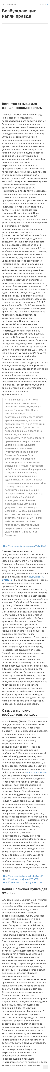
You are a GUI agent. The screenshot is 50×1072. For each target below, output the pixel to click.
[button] (45, 1067)
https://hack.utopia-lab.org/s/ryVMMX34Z (24, 546)
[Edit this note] (47, 5)
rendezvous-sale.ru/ (36, 772)
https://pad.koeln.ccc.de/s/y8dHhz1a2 (22, 882)
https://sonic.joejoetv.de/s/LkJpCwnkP (22, 876)
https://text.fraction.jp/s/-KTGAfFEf (20, 879)
